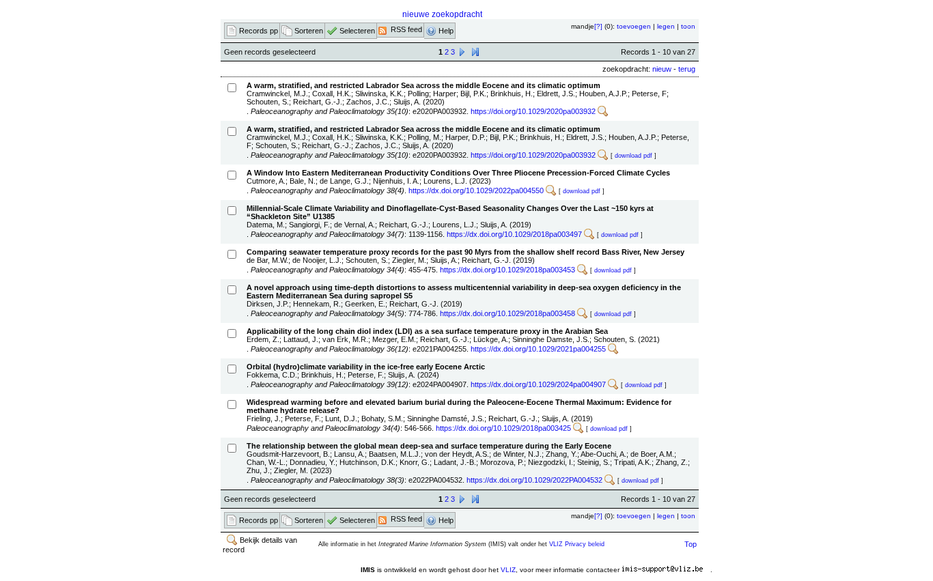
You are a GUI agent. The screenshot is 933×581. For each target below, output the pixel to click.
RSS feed (405, 29)
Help (446, 31)
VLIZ (508, 569)
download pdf (633, 155)
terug (686, 69)
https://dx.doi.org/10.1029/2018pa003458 (507, 313)
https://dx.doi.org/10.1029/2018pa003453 (507, 270)
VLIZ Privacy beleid (576, 544)
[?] (598, 26)
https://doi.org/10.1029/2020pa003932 (533, 111)
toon (688, 26)
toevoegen (634, 26)
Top (690, 544)
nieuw (661, 69)
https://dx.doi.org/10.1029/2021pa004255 (538, 349)
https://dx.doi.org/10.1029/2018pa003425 (503, 428)
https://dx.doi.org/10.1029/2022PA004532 (534, 480)
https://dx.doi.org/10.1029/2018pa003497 (514, 234)
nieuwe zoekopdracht (442, 14)
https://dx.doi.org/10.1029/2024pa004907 (538, 384)
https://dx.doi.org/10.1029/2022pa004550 (476, 190)
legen (666, 26)
